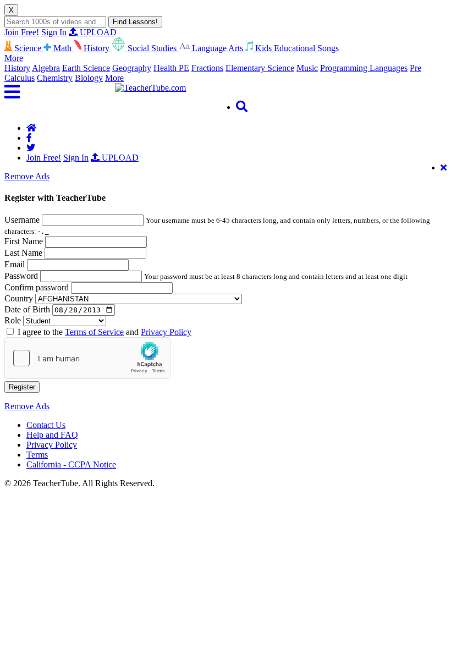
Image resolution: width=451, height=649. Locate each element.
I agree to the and (104, 332)
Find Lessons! (135, 22)
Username (22, 219)
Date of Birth (27, 309)
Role (12, 320)
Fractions (207, 68)
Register (22, 387)
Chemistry (55, 77)
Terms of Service (94, 332)
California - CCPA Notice (71, 464)
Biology (89, 77)
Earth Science (86, 68)
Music (307, 68)
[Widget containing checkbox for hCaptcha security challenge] (87, 358)
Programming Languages (364, 68)
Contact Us (45, 425)
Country (18, 298)
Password (21, 275)
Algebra (46, 68)
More (114, 77)
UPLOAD (97, 32)
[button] (59, 92)
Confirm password (36, 287)
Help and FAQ (52, 434)
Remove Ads (27, 176)
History (17, 68)
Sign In (54, 32)
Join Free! (21, 32)
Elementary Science (260, 68)
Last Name (23, 252)
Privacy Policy (166, 332)
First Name (23, 241)
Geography (131, 68)
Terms (37, 454)
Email (14, 264)
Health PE (171, 68)
